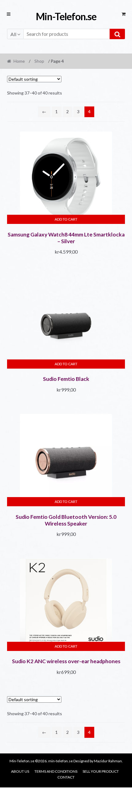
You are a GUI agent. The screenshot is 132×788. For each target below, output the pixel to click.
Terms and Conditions (55, 771)
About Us (20, 771)
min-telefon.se (60, 761)
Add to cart (66, 219)
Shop (39, 61)
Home (19, 61)
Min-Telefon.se (66, 16)
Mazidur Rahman (108, 761)
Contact (66, 777)
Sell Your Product (101, 771)
